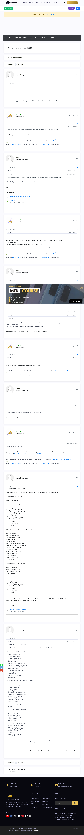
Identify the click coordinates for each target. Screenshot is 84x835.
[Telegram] (1, 667)
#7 (77, 398)
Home (25, 2)
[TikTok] (26, 816)
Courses (54, 2)
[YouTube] (1, 670)
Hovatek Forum (8, 38)
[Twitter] (15, 816)
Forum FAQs (34, 807)
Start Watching (51, 14)
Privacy (75, 828)
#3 (77, 167)
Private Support (45, 2)
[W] (1, 665)
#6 (77, 354)
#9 (77, 486)
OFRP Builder (46, 798)
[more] (73, 75)
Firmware (45, 804)
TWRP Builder (35, 798)
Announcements (47, 807)
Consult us (71, 3)
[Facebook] (11, 816)
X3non (76, 248)
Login (78, 8)
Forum (31, 2)
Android (31, 38)
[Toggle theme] (64, 2)
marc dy (18, 74)
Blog (37, 2)
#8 (77, 441)
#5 (77, 280)
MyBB (18, 830)
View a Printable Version (15, 57)
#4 (77, 229)
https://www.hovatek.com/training (61, 140)
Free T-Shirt (45, 801)
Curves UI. (36, 830)
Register (71, 8)
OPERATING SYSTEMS (20, 38)
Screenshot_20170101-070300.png (20, 196)
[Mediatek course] (42, 294)
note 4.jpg (13, 200)
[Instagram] (19, 816)
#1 (77, 83)
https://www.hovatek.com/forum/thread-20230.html (28, 454)
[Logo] (9, 795)
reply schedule (16, 144)
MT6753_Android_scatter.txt (18, 609)
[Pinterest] (22, 816)
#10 (77, 638)
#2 (77, 123)
